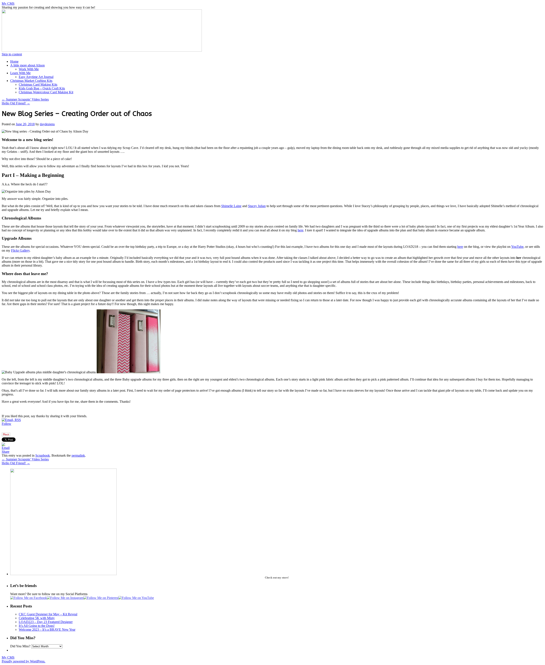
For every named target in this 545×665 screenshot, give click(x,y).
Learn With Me (20, 73)
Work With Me (29, 69)
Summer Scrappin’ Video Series (25, 99)
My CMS (8, 3)
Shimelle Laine (231, 206)
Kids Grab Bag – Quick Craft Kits (42, 88)
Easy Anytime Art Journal (36, 77)
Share (5, 451)
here (300, 230)
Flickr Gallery (20, 250)
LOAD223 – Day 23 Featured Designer (46, 622)
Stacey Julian (257, 206)
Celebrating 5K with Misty (37, 618)
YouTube (517, 246)
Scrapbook (42, 455)
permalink (78, 455)
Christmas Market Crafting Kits (31, 80)
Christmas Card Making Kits (38, 84)
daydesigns (47, 124)
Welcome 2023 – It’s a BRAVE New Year (47, 629)
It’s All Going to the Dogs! (36, 625)
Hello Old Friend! (16, 103)
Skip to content (12, 54)
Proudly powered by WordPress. (23, 661)
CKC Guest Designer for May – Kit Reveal (48, 614)
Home (14, 61)
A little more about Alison (27, 65)
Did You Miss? (20, 646)
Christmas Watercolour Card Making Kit (46, 92)
